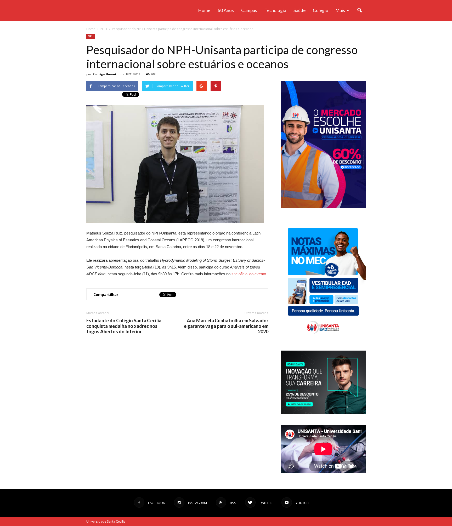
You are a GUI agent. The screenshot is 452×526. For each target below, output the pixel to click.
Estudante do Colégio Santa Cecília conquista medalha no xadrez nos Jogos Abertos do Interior (123, 326)
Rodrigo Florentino (107, 74)
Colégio (320, 10)
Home (204, 10)
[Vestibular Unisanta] (323, 206)
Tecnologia (275, 10)
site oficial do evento (248, 274)
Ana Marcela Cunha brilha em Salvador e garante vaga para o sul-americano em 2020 (226, 326)
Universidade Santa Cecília (106, 521)
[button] (359, 10)
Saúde (299, 10)
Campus (249, 10)
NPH (91, 36)
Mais (340, 10)
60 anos (226, 10)
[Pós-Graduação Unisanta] (323, 412)
